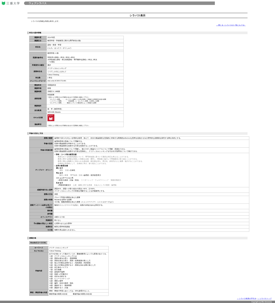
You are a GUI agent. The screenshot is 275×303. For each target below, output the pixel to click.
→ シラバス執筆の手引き (246, 298)
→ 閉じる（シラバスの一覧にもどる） (231, 25)
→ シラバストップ (264, 298)
